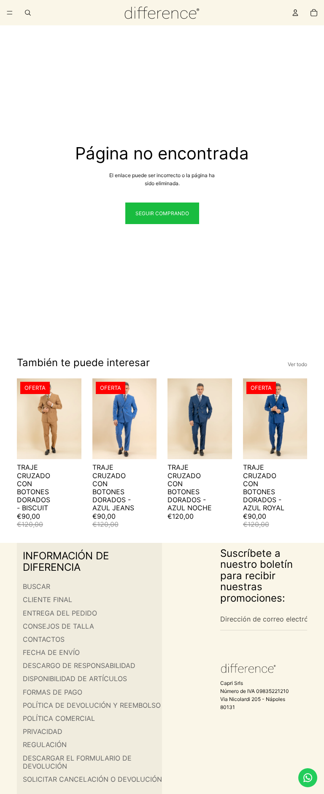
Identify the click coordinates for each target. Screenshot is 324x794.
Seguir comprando (162, 213)
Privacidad (42, 731)
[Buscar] (28, 12)
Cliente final (47, 599)
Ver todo (297, 364)
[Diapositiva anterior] (26, 419)
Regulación (45, 744)
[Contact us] (307, 777)
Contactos (44, 639)
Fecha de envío (51, 652)
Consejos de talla (58, 626)
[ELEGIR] (68, 446)
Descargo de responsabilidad (79, 665)
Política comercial (59, 718)
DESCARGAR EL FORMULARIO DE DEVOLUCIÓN (77, 761)
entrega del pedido (60, 612)
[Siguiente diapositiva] (72, 419)
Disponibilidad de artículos (75, 678)
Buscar (36, 586)
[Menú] (9, 12)
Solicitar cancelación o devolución (92, 779)
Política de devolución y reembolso (92, 705)
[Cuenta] (295, 12)
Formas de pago (52, 691)
